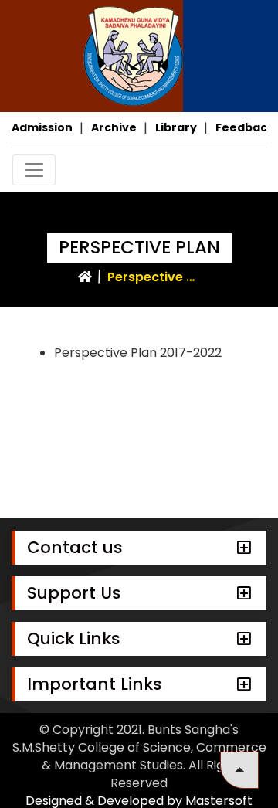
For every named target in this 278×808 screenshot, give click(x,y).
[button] (239, 770)
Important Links (94, 684)
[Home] (85, 277)
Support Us (74, 593)
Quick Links (73, 638)
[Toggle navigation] (34, 169)
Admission (42, 127)
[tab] (139, 548)
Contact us (75, 547)
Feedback (244, 127)
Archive (114, 127)
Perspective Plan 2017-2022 (138, 353)
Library (176, 127)
